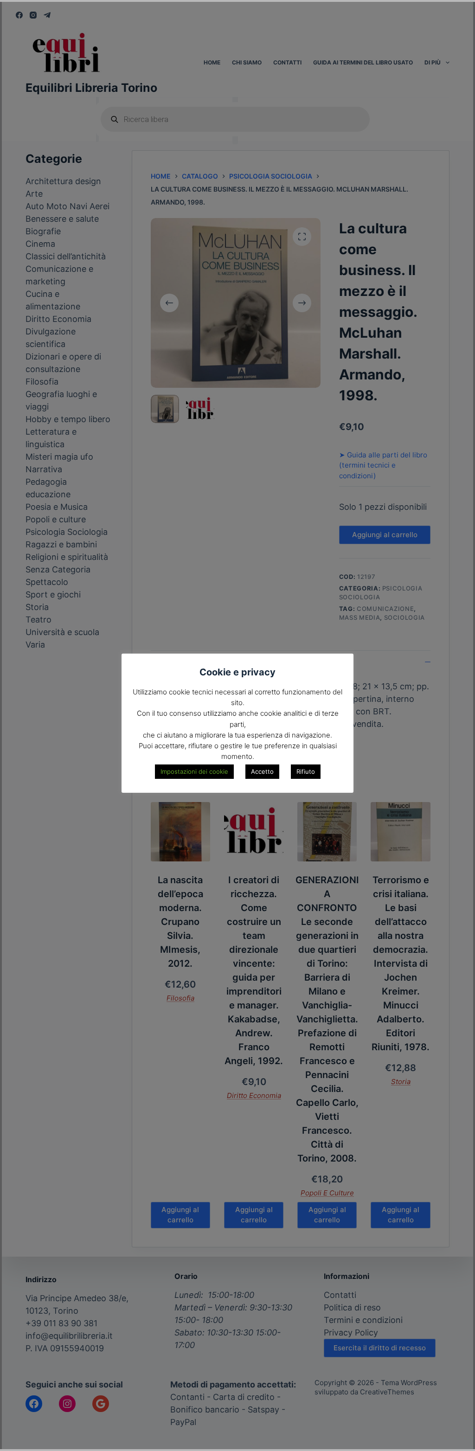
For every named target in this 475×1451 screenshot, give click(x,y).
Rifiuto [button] (305, 771)
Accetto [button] (262, 771)
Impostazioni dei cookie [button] (194, 771)
